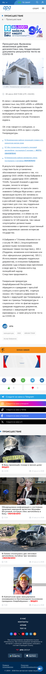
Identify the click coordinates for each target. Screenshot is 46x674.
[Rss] (34, 634)
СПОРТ (36, 9)
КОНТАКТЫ (23, 622)
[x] (19, 634)
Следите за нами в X (14, 422)
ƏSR (19, 333)
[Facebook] (11, 634)
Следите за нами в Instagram (17, 404)
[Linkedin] (30, 634)
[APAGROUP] (23, 649)
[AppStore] (31, 656)
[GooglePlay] (15, 656)
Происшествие (13, 19)
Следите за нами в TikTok (16, 410)
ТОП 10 (23, 628)
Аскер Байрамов (10, 339)
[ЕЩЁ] (42, 8)
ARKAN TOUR (29, 333)
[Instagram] (15, 634)
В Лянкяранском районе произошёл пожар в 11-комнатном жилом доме (24, 141)
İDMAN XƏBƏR (23, 350)
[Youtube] (23, 634)
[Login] (43, 2)
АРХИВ (23, 625)
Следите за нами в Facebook (17, 416)
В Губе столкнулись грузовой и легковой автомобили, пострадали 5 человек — (23, 150)
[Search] (37, 2)
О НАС (23, 618)
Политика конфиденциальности (29, 666)
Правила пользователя (7, 666)
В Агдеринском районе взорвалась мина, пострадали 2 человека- (21, 159)
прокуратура (9, 333)
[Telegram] (26, 634)
